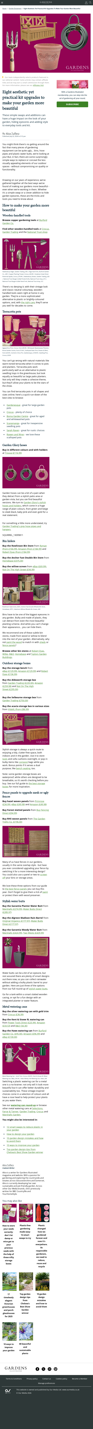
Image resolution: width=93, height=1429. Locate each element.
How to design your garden (20, 1173)
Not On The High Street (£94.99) (18, 609)
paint (45, 931)
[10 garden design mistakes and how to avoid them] (42, 1321)
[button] (26, 198)
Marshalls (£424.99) (12, 972)
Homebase (20, 693)
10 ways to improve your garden (23, 1184)
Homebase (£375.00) (12, 600)
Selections (37, 1147)
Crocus (45, 268)
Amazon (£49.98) (38, 843)
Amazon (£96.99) (31, 1073)
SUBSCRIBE (72, 104)
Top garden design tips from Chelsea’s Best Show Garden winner (25, 1190)
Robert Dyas (38, 690)
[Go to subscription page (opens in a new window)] (72, 88)
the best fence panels (16, 928)
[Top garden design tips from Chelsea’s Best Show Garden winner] (26, 1321)
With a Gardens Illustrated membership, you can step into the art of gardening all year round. (72, 95)
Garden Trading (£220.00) (21, 722)
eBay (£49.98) (18, 843)
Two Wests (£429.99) (33, 972)
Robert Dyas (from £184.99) (16, 591)
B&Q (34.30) (21, 1065)
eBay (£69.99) (39, 605)
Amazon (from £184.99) (30, 588)
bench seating (23, 807)
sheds (43, 681)
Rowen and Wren (15, 474)
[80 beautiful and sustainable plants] (26, 1371)
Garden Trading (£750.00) (15, 740)
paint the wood (14, 681)
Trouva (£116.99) (13, 492)
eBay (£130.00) (9, 1076)
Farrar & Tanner (10, 1151)
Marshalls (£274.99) (12, 948)
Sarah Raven (13, 469)
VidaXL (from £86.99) (18, 748)
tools (5, 798)
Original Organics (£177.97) (16, 960)
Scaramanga (13, 462)
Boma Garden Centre (17, 455)
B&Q (11, 693)
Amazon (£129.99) (27, 710)
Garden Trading (10, 271)
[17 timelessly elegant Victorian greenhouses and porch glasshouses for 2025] (9, 1321)
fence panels (8, 684)
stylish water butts (38, 1028)
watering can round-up (23, 1144)
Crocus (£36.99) (15, 1054)
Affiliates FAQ (38, 85)
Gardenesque (13, 444)
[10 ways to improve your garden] (9, 1371)
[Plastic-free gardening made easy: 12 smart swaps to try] (26, 1252)
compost (23, 801)
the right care (28, 341)
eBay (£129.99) (9, 710)
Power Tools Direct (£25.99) (22, 1062)
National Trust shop (37, 271)
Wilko (5, 693)
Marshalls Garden (11, 1154)
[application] (25, 195)
